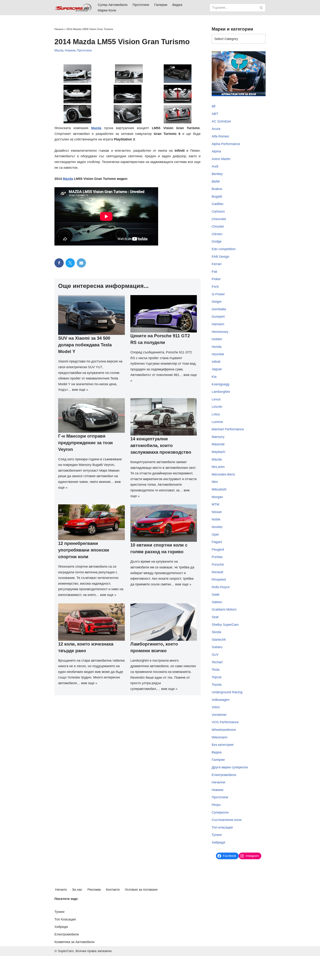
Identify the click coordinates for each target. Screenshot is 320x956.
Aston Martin (221, 159)
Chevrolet (219, 219)
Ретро (216, 805)
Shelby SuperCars (225, 624)
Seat (215, 617)
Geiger (217, 301)
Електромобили (224, 775)
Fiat (214, 271)
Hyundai (218, 354)
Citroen (217, 234)
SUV (215, 654)
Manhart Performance (228, 429)
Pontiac (217, 557)
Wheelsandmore (224, 730)
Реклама (94, 889)
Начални (218, 782)
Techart (217, 662)
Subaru (217, 647)
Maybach (218, 452)
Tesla (215, 669)
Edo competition (224, 249)
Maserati (218, 444)
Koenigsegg (220, 384)
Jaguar (217, 369)
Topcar (217, 677)
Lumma (217, 422)
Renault (217, 572)
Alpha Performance (226, 144)
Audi (215, 166)
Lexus (216, 399)
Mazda (58, 50)
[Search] (261, 8)
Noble (216, 519)
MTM (215, 504)
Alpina (216, 151)
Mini (215, 482)
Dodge (216, 241)
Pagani (217, 542)
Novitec (217, 527)
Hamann (218, 324)
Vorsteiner (219, 715)
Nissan (217, 512)
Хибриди (218, 842)
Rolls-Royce (221, 587)
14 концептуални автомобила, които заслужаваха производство (160, 445)
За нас (77, 889)
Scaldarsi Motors (224, 609)
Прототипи (141, 5)
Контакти (113, 889)
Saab (215, 594)
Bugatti (217, 196)
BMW (216, 181)
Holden (217, 339)
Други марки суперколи (230, 767)
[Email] (81, 263)
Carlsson (218, 211)
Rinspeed (219, 579)
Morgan (217, 497)
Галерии (160, 5)
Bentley (217, 174)
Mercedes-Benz (223, 474)
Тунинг (217, 835)
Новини (70, 50)
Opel (215, 534)
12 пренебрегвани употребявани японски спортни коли (83, 550)
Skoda (216, 632)
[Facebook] (59, 263)
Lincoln (217, 407)
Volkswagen (220, 700)
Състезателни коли (226, 820)
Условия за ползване (141, 889)
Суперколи (220, 812)
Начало (59, 29)
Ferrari (216, 264)
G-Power (218, 294)
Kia (214, 377)
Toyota (216, 684)
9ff (213, 106)
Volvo (216, 707)
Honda (216, 347)
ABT (215, 114)
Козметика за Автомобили (74, 942)
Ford (215, 286)
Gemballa (219, 309)
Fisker (216, 279)
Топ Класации (65, 919)
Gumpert (218, 316)
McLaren (218, 467)
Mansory (218, 437)
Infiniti (216, 362)
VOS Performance (225, 722)
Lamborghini (221, 392)
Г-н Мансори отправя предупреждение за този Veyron (85, 443)
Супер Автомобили (112, 5)
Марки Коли (107, 10)
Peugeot (218, 549)
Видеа (177, 5)
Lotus (216, 414)
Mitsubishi (219, 489)
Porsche (218, 564)
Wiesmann (219, 737)
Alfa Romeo (220, 136)
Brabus (217, 189)
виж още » (80, 390)
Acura (216, 129)
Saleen (217, 602)
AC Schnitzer (221, 121)
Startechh (219, 639)
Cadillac (218, 204)
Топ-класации (222, 827)
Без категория (223, 745)
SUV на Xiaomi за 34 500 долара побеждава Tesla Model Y (85, 345)
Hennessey (220, 332)
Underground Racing (227, 692)
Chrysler (218, 226)
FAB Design (220, 256)
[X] (70, 263)
